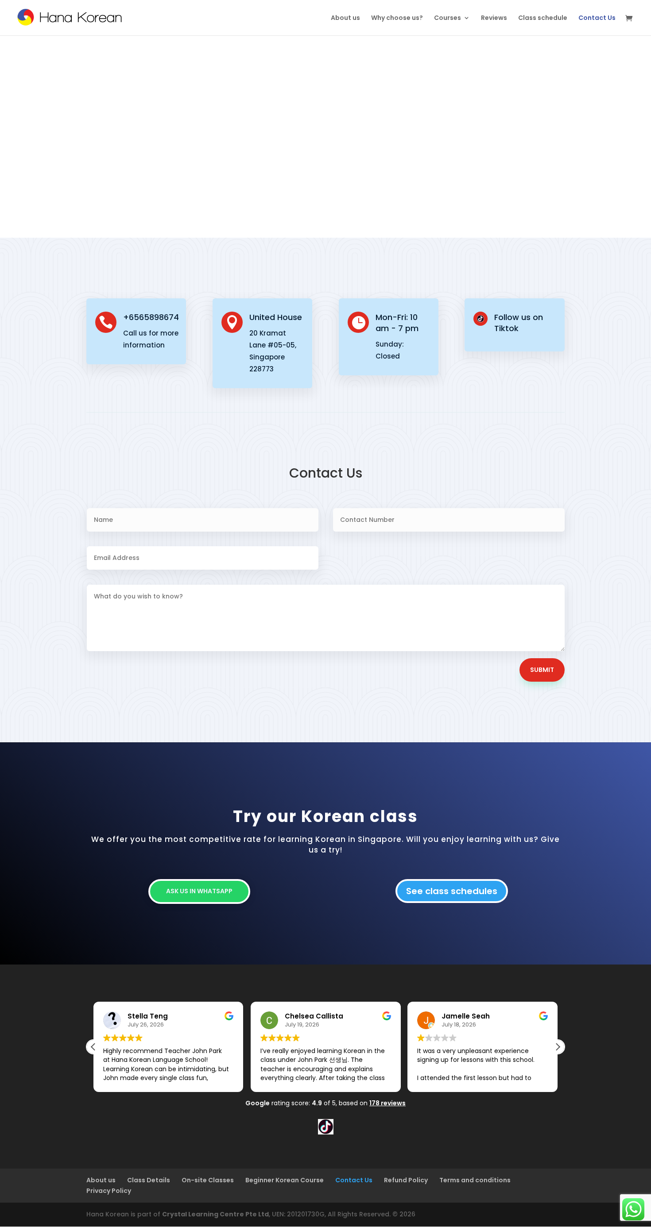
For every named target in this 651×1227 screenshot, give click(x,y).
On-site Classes (208, 1180)
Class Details (148, 1180)
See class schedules (451, 891)
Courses (447, 18)
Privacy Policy (108, 1190)
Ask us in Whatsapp (199, 891)
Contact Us (597, 18)
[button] (557, 1046)
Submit (542, 669)
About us (345, 18)
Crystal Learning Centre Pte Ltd (215, 1214)
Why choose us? (397, 18)
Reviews (494, 18)
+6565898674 (151, 317)
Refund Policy (406, 1180)
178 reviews (387, 1103)
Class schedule (542, 18)
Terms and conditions (475, 1180)
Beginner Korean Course (284, 1180)
